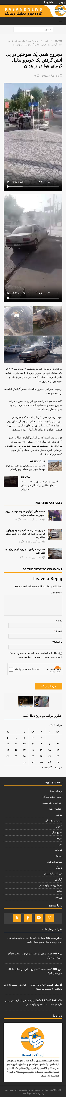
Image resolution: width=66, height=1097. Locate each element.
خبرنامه (58, 850)
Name (58, 620)
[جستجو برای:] (33, 29)
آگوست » (47, 767)
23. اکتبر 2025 (33, 541)
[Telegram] (39, 918)
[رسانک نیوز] (33, 15)
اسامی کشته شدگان (52, 797)
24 (24, 756)
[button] (61, 21)
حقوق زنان (56, 832)
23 (33, 756)
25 (16, 756)
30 (32, 762)
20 (57, 756)
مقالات (59, 891)
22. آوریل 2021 (33, 557)
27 (58, 762)
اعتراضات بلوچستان (52, 803)
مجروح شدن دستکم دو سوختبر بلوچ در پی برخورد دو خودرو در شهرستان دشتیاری (25, 534)
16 (33, 750)
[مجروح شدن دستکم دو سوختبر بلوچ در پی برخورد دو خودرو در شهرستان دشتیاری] (55, 534)
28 (49, 762)
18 (16, 750)
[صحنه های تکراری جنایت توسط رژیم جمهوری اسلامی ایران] (55, 515)
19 (8, 750)
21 (49, 756)
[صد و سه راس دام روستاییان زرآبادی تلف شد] (55, 553)
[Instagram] (49, 918)
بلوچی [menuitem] (61, 2)
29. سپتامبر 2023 (32, 519)
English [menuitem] (48, 2)
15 (41, 750)
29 (41, 762)
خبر (60, 844)
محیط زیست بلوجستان (50, 885)
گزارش (58, 879)
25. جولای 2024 (50, 75)
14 (49, 750)
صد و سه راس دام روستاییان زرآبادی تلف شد (25, 550)
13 (58, 750)
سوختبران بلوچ (54, 862)
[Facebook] (28, 918)
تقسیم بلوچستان (53, 820)
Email (58, 631)
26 (7, 756)
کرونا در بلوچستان (53, 873)
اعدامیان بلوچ (55, 809)
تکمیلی (58, 826)
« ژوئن (58, 767)
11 (16, 743)
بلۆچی (59, 814)
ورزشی (58, 897)
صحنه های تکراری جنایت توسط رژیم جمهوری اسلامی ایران (25, 513)
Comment (56, 592)
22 (41, 756)
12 (8, 743)
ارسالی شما (56, 791)
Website (57, 642)
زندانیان (58, 856)
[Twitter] (17, 918)
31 (24, 762)
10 (24, 743)
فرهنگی (58, 868)
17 (24, 750)
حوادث (59, 838)
